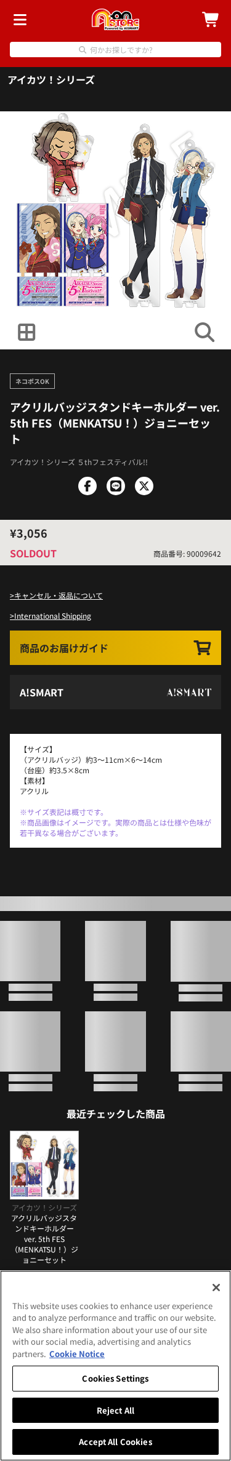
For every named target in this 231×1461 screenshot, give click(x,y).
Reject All (115, 1410)
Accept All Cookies (115, 1441)
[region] (115, 1365)
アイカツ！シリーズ (51, 79)
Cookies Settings (115, 1378)
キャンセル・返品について (58, 595)
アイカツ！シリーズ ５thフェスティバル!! (79, 461)
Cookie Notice (77, 1353)
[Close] (216, 1287)
